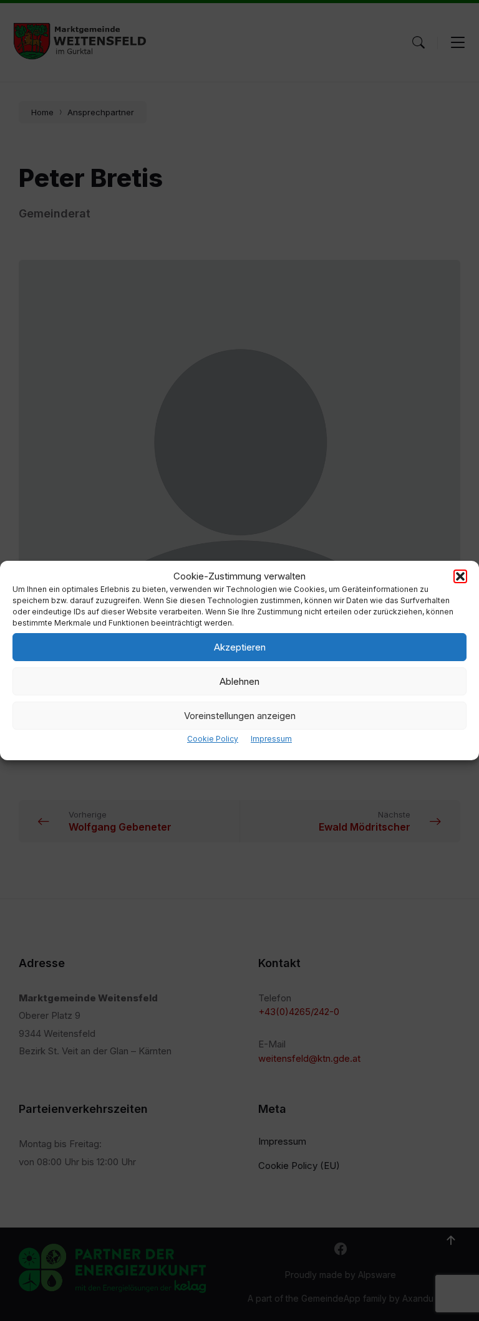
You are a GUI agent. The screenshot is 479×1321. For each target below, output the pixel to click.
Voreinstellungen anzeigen (240, 716)
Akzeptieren (240, 647)
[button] (460, 576)
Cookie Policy (212, 738)
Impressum (271, 738)
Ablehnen (239, 681)
